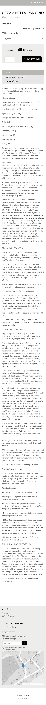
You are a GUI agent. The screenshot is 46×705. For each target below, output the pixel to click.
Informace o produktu (32, 28)
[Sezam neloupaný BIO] (23, 17)
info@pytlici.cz (11, 627)
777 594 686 (14, 623)
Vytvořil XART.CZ (22, 698)
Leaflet (24, 684)
